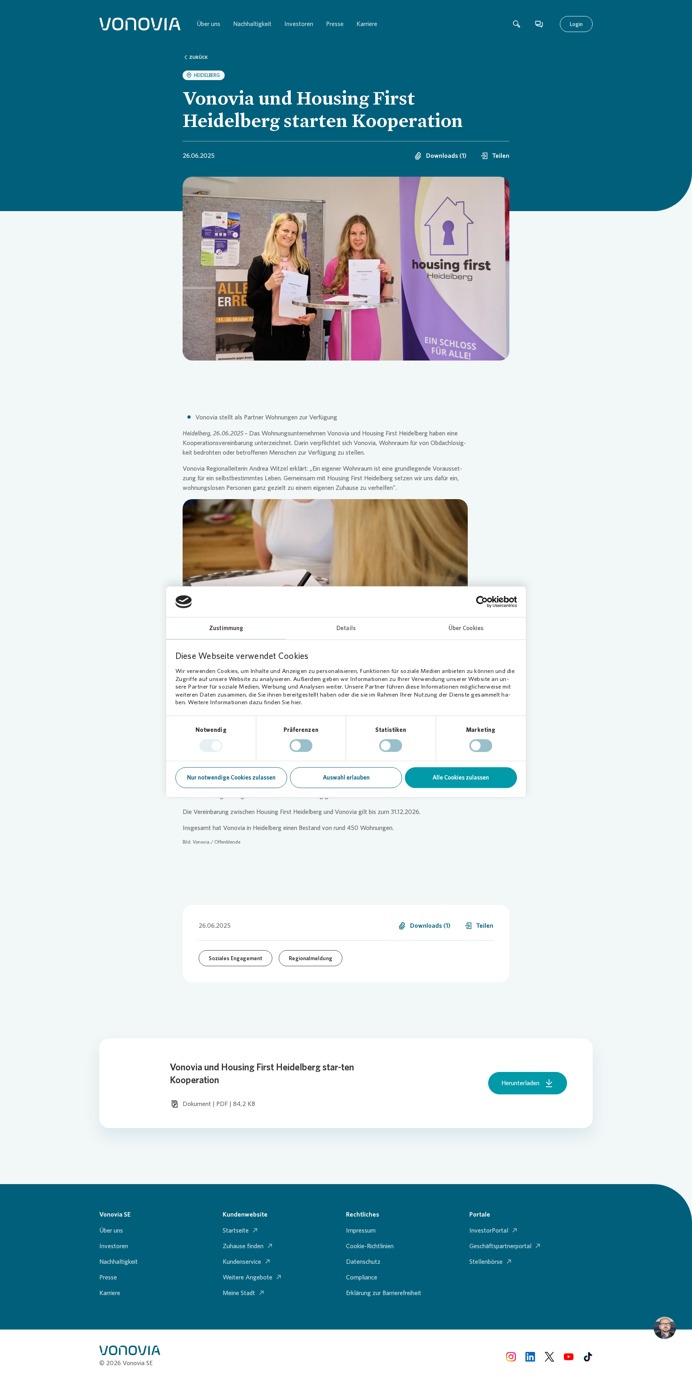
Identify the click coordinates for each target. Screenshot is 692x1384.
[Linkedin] (530, 1357)
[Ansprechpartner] (539, 24)
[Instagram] (511, 1357)
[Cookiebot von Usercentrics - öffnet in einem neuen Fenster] (482, 602)
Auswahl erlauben (346, 778)
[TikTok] (588, 1357)
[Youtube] (568, 1357)
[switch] (301, 745)
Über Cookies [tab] (466, 628)
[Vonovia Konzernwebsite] (140, 24)
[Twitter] (549, 1357)
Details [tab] (346, 628)
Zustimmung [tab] (226, 628)
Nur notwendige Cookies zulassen (231, 778)
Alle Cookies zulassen (460, 778)
